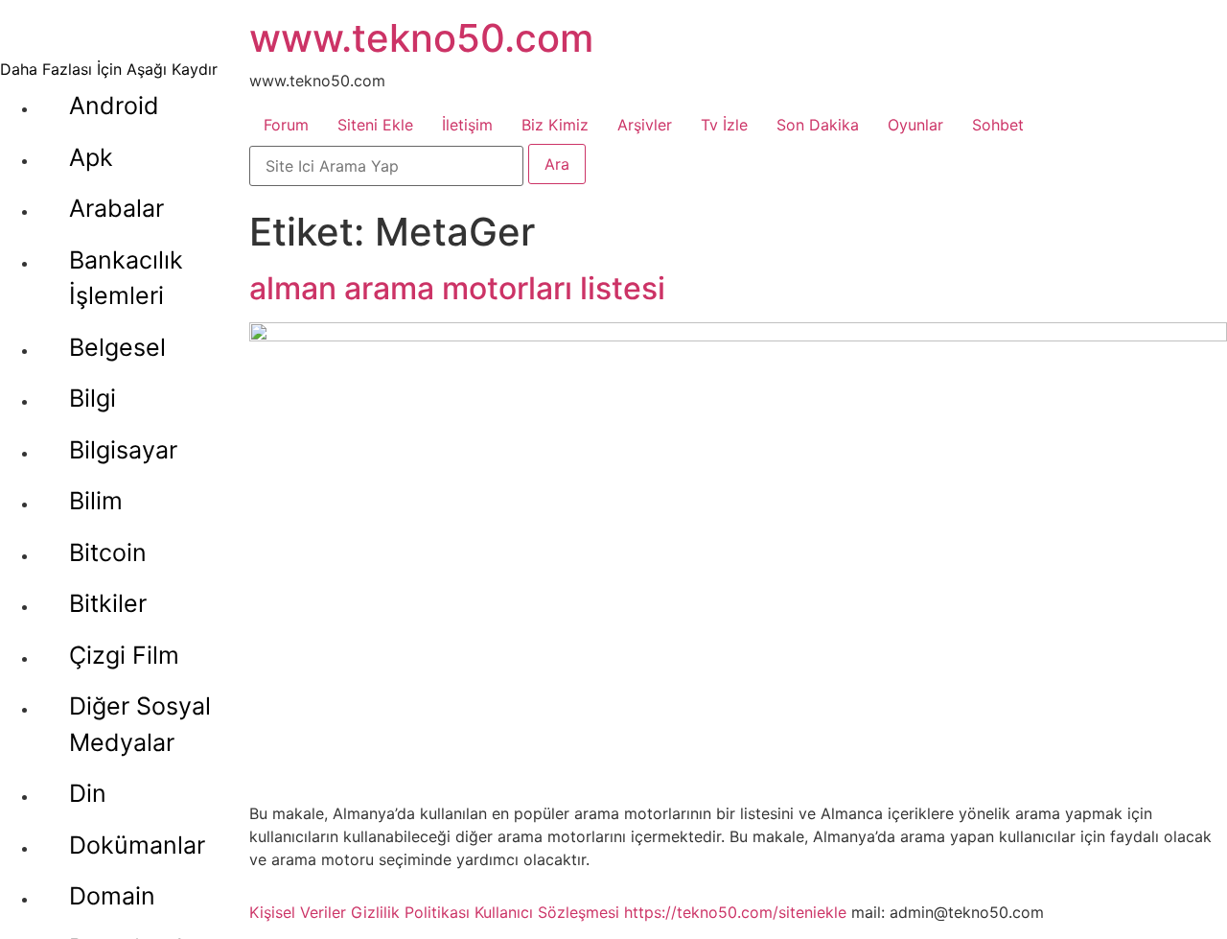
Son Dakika (817, 124)
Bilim (96, 500)
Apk (91, 157)
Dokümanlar (137, 845)
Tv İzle (724, 124)
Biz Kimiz (555, 124)
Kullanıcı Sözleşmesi (547, 912)
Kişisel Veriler (297, 912)
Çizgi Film (124, 655)
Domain (112, 895)
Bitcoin (108, 552)
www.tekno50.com (421, 37)
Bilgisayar (123, 449)
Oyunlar (915, 124)
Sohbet (998, 124)
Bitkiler (108, 603)
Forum (286, 124)
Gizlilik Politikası (410, 912)
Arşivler (644, 124)
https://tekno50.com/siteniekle (735, 912)
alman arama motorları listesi (457, 288)
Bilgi (92, 398)
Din (87, 793)
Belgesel (117, 347)
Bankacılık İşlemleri (126, 278)
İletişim (467, 124)
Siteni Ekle (375, 124)
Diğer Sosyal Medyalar (140, 724)
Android (114, 105)
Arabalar (116, 208)
